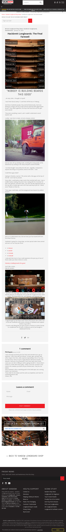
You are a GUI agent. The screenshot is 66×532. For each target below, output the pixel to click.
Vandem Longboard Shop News (13, 14)
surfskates (4, 496)
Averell (10, 250)
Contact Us (61, 9)
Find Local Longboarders (51, 504)
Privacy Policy (27, 509)
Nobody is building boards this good (15, 263)
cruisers (18, 495)
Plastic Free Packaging (29, 502)
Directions (26, 494)
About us (25, 499)
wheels (4, 500)
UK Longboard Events (51, 507)
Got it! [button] (57, 529)
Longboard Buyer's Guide (30, 507)
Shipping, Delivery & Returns (31, 497)
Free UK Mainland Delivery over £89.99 (33, 10)
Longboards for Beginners (52, 494)
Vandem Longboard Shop (9, 520)
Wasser (11, 248)
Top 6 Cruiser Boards (50, 497)
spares (10, 500)
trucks (16, 498)
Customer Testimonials (29, 504)
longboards (12, 495)
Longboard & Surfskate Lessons (54, 509)
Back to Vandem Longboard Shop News (25, 457)
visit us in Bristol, (11, 503)
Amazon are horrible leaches (24, 523)
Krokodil (11, 256)
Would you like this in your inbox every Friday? (15, 17)
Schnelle (11, 253)
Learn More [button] (40, 530)
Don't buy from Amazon (51, 502)
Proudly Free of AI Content (52, 499)
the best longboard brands (11, 500)
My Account (26, 512)
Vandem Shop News (50, 491)
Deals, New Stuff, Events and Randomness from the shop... (18, 474)
